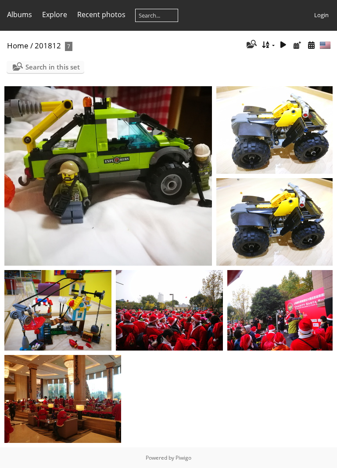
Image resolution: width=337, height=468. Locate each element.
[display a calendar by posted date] (297, 45)
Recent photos (101, 14)
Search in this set (52, 66)
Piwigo (183, 457)
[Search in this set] (251, 45)
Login (321, 15)
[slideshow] (283, 45)
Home (18, 45)
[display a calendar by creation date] (311, 45)
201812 (48, 45)
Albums (19, 14)
